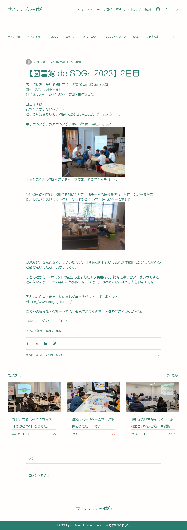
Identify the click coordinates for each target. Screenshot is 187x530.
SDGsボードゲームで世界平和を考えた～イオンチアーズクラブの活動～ (93, 423)
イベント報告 (35, 36)
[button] (177, 9)
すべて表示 (173, 375)
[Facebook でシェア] (27, 343)
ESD (136, 36)
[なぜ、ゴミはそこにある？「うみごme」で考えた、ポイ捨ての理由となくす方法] (34, 397)
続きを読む (152, 36)
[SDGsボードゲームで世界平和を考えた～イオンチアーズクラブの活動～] (93, 397)
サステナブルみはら (26, 9)
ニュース (70, 36)
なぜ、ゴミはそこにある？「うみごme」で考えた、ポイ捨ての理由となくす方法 (33, 423)
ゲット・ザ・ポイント (55, 320)
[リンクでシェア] (54, 343)
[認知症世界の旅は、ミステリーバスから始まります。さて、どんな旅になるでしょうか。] (152, 397)
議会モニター (90, 36)
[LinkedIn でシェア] (45, 343)
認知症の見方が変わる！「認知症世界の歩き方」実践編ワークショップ (152, 423)
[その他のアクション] (159, 62)
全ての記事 (14, 36)
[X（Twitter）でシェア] (36, 343)
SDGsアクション (116, 36)
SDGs (54, 36)
